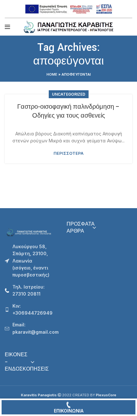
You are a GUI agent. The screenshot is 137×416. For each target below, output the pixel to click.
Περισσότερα (68, 153)
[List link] (31, 290)
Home (52, 74)
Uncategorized (68, 94)
